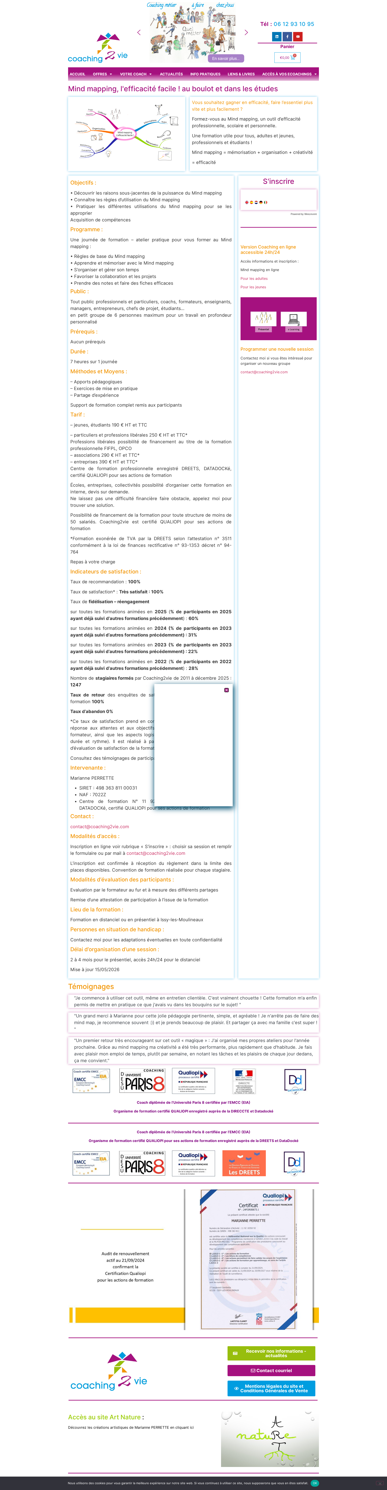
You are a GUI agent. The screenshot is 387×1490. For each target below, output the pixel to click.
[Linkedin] (277, 36)
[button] (138, 32)
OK (315, 1483)
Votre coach (133, 74)
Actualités (171, 74)
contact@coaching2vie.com (99, 826)
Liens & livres (241, 74)
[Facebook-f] (287, 36)
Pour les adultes (254, 278)
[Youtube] (298, 36)
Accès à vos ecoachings (287, 74)
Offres (100, 74)
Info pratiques (205, 74)
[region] (192, 32)
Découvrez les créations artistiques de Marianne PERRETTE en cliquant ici (131, 1427)
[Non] (380, 1483)
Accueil (77, 74)
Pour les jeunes (253, 287)
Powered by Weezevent (304, 214)
